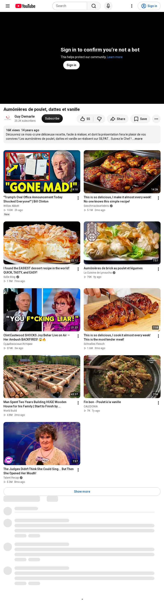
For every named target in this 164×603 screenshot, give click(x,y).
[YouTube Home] (25, 6)
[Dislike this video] (99, 119)
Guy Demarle (25, 116)
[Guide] (7, 6)
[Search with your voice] (108, 6)
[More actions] (156, 119)
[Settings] (131, 6)
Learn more (115, 57)
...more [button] (137, 138)
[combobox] (71, 6)
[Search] (94, 6)
